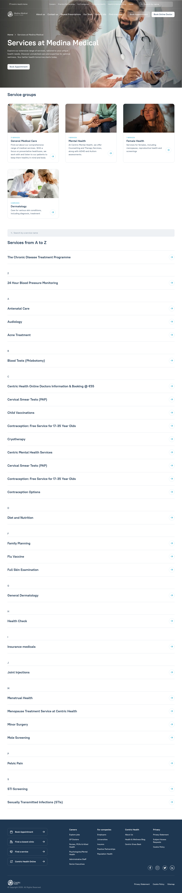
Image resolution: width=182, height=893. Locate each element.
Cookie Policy (159, 847)
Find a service (115, 14)
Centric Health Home (19, 4)
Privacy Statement (161, 835)
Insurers (100, 844)
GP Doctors (74, 839)
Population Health (98, 4)
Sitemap (171, 884)
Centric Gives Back (133, 844)
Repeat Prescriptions (71, 14)
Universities (102, 839)
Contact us (53, 14)
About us (40, 14)
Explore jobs (74, 835)
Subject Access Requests (159, 840)
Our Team (87, 14)
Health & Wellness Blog (117, 4)
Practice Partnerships (66, 4)
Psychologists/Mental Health (78, 853)
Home (10, 34)
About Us (129, 835)
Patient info (100, 14)
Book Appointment (139, 14)
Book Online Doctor (163, 14)
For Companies (83, 4)
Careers (52, 4)
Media (131, 4)
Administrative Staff (77, 859)
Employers (101, 835)
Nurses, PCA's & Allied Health (78, 845)
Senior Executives (77, 864)
